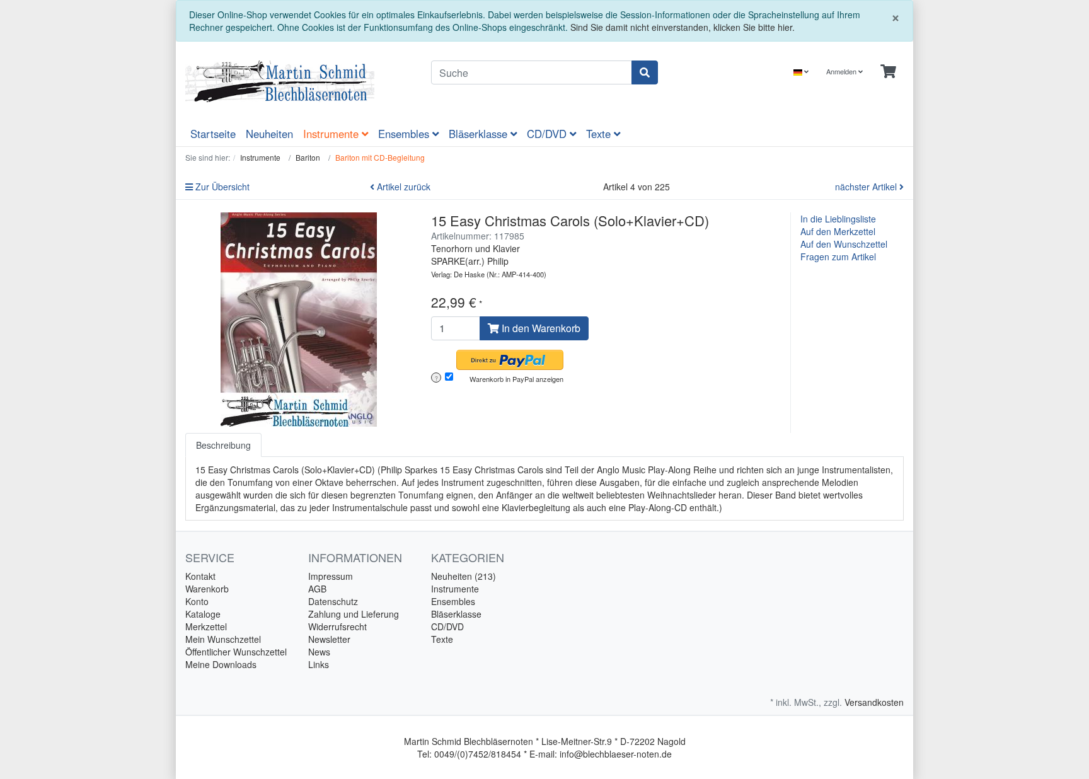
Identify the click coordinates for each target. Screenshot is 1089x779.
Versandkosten (874, 702)
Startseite (213, 133)
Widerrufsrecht (337, 626)
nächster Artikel (867, 186)
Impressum (330, 576)
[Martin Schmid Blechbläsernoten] (298, 81)
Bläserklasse (479, 133)
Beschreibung (223, 445)
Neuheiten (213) (463, 576)
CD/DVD (548, 133)
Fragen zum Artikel (838, 256)
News (319, 651)
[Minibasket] (888, 72)
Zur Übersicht (221, 186)
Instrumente (332, 133)
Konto (197, 601)
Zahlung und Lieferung (353, 614)
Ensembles (405, 133)
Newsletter (329, 639)
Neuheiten (269, 133)
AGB (317, 588)
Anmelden (842, 71)
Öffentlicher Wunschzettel (236, 651)
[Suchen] (644, 72)
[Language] (801, 71)
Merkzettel (206, 626)
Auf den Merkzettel (837, 231)
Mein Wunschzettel (223, 639)
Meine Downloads (220, 664)
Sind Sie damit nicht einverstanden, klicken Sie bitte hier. (682, 27)
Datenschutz (333, 601)
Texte (600, 133)
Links (318, 664)
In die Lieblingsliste (838, 218)
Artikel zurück (402, 186)
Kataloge (203, 614)
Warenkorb (207, 588)
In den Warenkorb (539, 328)
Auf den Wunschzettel (843, 244)
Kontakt (200, 576)
